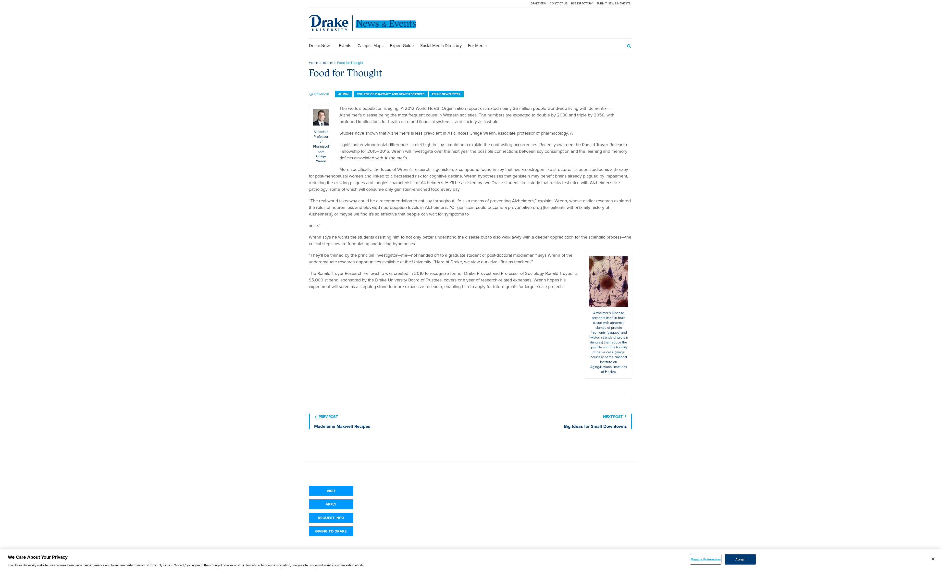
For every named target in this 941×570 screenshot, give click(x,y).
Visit (331, 491)
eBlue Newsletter (446, 94)
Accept (740, 559)
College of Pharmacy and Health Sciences (390, 94)
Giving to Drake (331, 531)
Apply (331, 504)
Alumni (328, 62)
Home (313, 62)
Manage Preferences (706, 559)
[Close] (933, 559)
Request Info (331, 517)
